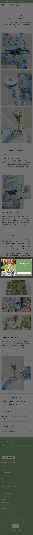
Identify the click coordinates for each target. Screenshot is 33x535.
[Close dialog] (31, 259)
